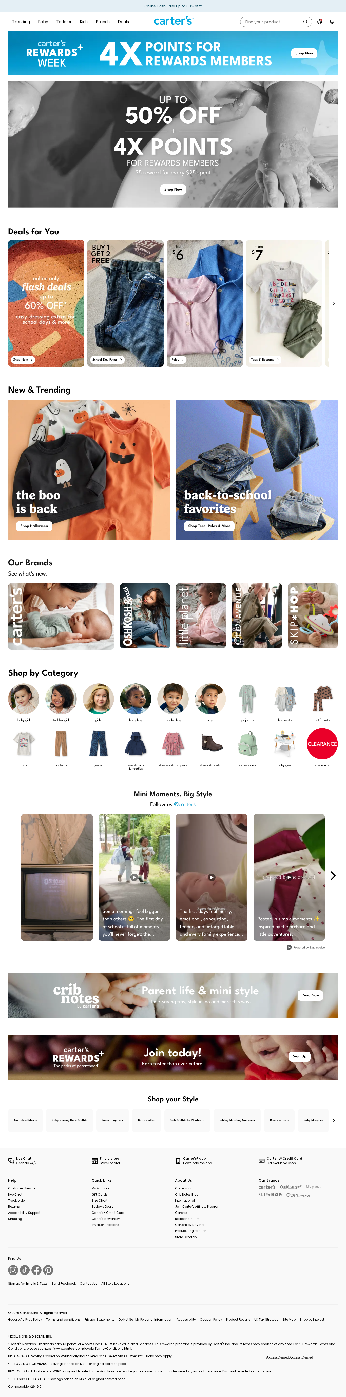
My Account (101, 1188)
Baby (43, 22)
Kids (84, 22)
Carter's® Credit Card (108, 1212)
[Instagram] (13, 1270)
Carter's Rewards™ (106, 1219)
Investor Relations (105, 1225)
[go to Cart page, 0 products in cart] (332, 22)
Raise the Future (187, 1219)
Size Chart (99, 1200)
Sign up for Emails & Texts (28, 1283)
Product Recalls (238, 1319)
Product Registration (190, 1231)
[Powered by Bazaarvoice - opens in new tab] (306, 948)
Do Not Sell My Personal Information (145, 1319)
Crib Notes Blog (187, 1194)
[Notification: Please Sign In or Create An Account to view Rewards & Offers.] (320, 22)
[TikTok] (25, 1270)
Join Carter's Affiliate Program (198, 1206)
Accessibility (186, 1319)
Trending (21, 22)
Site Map (289, 1319)
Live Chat (15, 1194)
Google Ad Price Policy (25, 1319)
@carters (185, 804)
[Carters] (267, 1187)
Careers (181, 1212)
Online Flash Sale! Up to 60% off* (173, 6)
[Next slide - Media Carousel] (333, 876)
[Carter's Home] (173, 20)
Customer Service (21, 1188)
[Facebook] (36, 1270)
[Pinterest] (48, 1270)
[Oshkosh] (291, 1187)
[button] (333, 303)
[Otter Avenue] (298, 1195)
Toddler (64, 22)
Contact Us (88, 1283)
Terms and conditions (63, 1319)
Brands (103, 22)
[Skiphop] (270, 1194)
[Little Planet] (313, 1187)
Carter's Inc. (184, 1188)
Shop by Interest (312, 1319)
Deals (123, 22)
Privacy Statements (99, 1319)
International (185, 1200)
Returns (14, 1206)
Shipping (15, 1219)
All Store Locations (115, 1283)
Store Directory (186, 1237)
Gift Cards (100, 1194)
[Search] (305, 22)
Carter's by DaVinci (189, 1225)
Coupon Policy (211, 1319)
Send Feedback (64, 1283)
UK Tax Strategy (266, 1319)
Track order (17, 1200)
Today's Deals (102, 1206)
